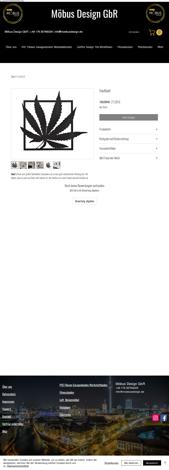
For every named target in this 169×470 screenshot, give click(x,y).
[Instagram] (155, 418)
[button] (156, 32)
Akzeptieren (152, 463)
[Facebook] (163, 418)
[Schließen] (165, 462)
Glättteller (65, 415)
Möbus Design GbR (84, 13)
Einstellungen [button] (112, 463)
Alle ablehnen (131, 463)
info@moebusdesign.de (68, 31)
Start (13, 77)
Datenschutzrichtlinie (18, 466)
